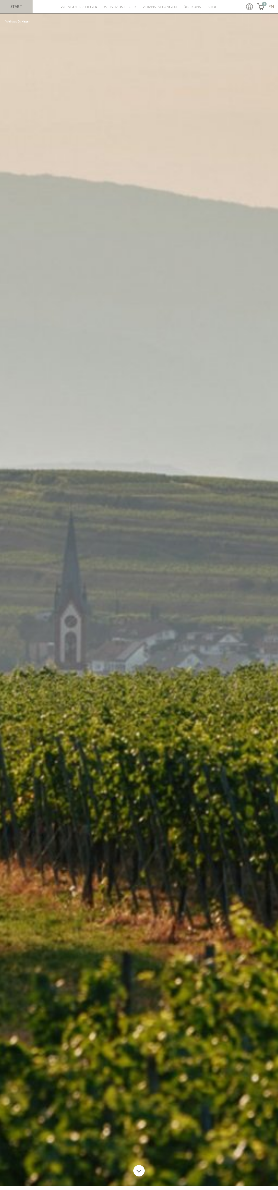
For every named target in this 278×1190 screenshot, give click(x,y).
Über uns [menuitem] (192, 7)
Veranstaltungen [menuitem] (160, 7)
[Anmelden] (249, 7)
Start (16, 6)
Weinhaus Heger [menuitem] (120, 7)
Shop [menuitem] (212, 7)
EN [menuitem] (271, 6)
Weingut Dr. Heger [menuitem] (79, 7)
